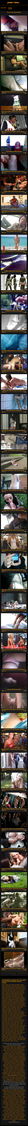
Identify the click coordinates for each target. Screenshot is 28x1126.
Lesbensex (6, 1071)
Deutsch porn (20, 1095)
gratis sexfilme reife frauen (18, 998)
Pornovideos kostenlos (16, 1074)
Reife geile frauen (19, 1049)
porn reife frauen (11, 1014)
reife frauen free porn (19, 1028)
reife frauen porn (6, 1029)
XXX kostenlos (6, 1046)
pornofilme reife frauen (7, 1019)
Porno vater (12, 1053)
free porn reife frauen (10, 991)
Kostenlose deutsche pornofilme (17, 1060)
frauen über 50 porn (7, 990)
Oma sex (22, 1098)
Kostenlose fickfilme (19, 1064)
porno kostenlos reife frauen (15, 1015)
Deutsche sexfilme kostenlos (11, 1067)
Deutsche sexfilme (17, 1096)
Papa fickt (5, 1054)
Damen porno (12, 1071)
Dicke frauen (13, 1046)
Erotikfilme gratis (7, 1073)
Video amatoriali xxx (17, 1078)
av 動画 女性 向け (10, 1080)
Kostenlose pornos (12, 1056)
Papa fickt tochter (20, 1053)
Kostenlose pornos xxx (15, 1103)
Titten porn (13, 1047)
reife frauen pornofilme (11, 1032)
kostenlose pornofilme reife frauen (10, 1004)
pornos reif (4, 1022)
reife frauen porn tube (16, 1029)
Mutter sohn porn (7, 1089)
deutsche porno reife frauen (13, 986)
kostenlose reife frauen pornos (13, 1008)
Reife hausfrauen (18, 1115)
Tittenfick (19, 1047)
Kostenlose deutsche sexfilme (11, 1061)
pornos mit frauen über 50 (17, 1021)
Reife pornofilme (14, 1116)
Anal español (21, 1075)
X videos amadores (19, 1080)
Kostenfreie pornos (19, 1092)
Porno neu (11, 1064)
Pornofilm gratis (15, 1059)
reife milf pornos (6, 1040)
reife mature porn (21, 1039)
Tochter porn (14, 1051)
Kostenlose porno (6, 1059)
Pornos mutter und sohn (15, 1050)
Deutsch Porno (10, 1049)
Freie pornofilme (14, 1057)
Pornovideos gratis (7, 1070)
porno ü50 (4, 1018)
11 (24, 972)
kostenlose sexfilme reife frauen (10, 1011)
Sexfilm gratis (22, 1057)
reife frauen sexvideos (12, 1035)
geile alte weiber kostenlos (12, 993)
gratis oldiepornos (15, 994)
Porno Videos (10, 1092)
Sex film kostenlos (19, 1068)
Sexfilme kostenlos (7, 1096)
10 (21, 972)
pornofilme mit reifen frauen (14, 1018)
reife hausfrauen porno (10, 1039)
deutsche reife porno (20, 989)
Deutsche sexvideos (8, 1066)
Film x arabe (11, 1077)
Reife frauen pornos (14, 2)
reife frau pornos (9, 1028)
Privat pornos (6, 1057)
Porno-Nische (10, 8)
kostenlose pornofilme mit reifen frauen (15, 1003)
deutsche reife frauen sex (8, 989)
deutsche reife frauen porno (18, 987)
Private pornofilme (12, 1095)
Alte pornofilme (6, 1074)
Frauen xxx (7, 1099)
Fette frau (19, 1046)
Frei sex (18, 1054)
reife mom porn (14, 1040)
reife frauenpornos (13, 1036)
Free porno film (19, 1077)
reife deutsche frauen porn (15, 1025)
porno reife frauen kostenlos (15, 1017)
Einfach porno (11, 1054)
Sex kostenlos (21, 1056)
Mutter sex (5, 1050)
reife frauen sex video (10, 1033)
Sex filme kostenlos (17, 1091)
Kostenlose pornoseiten (9, 1113)
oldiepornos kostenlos (19, 1012)
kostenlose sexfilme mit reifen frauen (11, 1010)
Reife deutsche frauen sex (12, 1098)
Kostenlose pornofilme (14, 1110)
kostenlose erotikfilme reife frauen (10, 1000)
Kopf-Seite (3, 7)
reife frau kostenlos (14, 1026)
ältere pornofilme (16, 984)
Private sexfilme (20, 1113)
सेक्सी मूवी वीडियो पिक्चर (13, 1075)
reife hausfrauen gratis (11, 1038)
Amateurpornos (20, 1071)
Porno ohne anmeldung (19, 1070)
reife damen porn (15, 1024)
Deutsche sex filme (16, 1063)
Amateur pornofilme (14, 1102)
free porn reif (16, 990)
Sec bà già (5, 1077)
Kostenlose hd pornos (19, 1066)
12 (13, 973)
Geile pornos (6, 1119)
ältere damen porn (6, 984)
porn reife (4, 1014)
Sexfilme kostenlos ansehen (18, 1073)
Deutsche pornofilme (8, 1115)
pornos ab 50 (17, 1019)
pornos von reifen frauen (14, 1022)
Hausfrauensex (12, 1101)
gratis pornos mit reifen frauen (13, 997)
